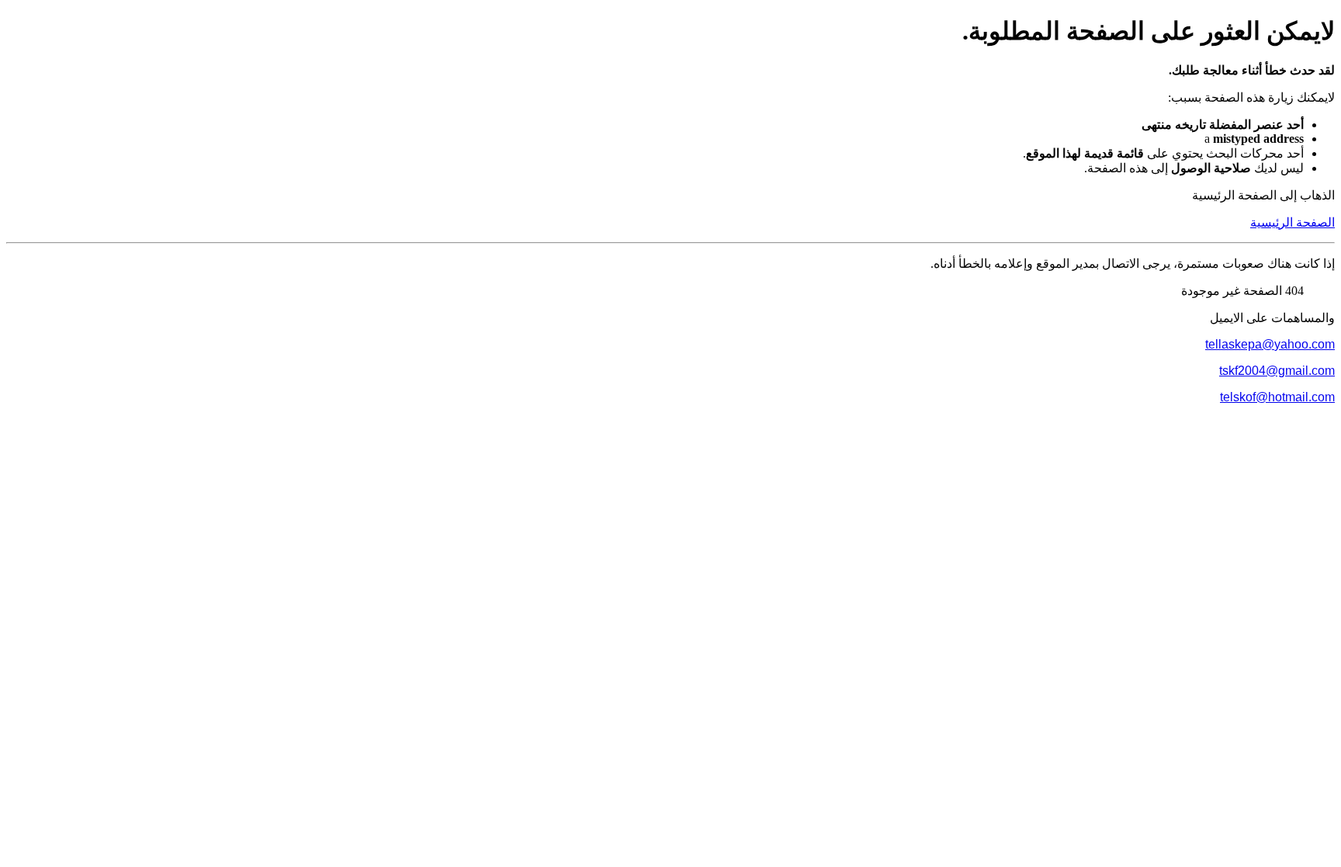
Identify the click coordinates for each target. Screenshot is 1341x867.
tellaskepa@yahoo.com (1270, 344)
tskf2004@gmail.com (1277, 370)
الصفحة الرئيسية (1292, 222)
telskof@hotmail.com (1277, 397)
